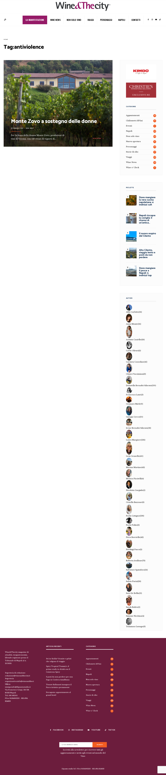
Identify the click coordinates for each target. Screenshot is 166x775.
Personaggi (106, 19)
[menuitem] (34, 20)
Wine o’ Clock (132, 167)
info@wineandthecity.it (27, 681)
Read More (99, 138)
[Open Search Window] (5, 19)
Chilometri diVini (134, 121)
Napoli (121, 19)
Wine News (55, 19)
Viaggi (90, 19)
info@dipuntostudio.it (21, 687)
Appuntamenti (133, 115)
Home (6, 39)
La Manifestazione (35, 19)
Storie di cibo (132, 152)
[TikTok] (160, 20)
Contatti (135, 19)
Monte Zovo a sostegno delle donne (54, 121)
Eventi (129, 126)
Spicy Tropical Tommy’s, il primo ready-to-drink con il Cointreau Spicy (58, 669)
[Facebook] (148, 20)
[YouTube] (156, 20)
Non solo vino (74, 19)
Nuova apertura (133, 141)
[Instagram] (152, 20)
